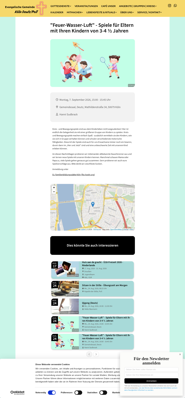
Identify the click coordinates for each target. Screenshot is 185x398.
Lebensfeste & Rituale (100, 12)
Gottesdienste (60, 5)
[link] (63, 5)
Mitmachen (74, 12)
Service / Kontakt (148, 12)
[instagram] (170, 5)
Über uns (126, 12)
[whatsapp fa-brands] (175, 5)
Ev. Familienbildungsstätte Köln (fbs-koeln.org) (73, 174)
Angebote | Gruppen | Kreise (137, 5)
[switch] (78, 392)
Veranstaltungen (86, 5)
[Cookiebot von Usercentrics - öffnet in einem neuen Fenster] (17, 393)
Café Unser (108, 5)
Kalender (57, 12)
